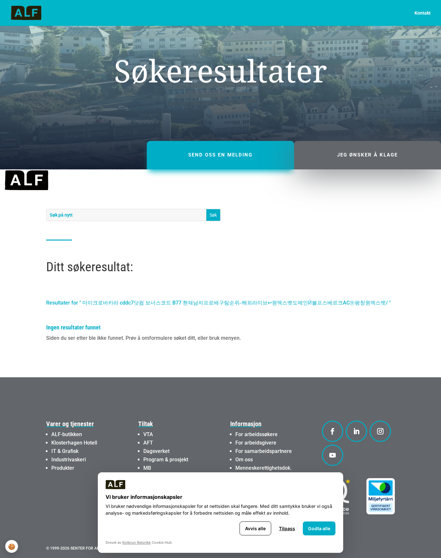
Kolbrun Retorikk (136, 542)
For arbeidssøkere (256, 434)
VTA (148, 434)
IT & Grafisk (64, 451)
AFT (148, 443)
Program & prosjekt (165, 459)
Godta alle (319, 528)
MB (147, 468)
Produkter (62, 468)
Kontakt (423, 13)
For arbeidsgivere (255, 443)
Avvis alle (255, 528)
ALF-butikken (66, 434)
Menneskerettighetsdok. (263, 468)
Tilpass (287, 528)
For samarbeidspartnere (263, 451)
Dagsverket (156, 451)
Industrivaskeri (68, 459)
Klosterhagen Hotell (74, 443)
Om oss (244, 459)
